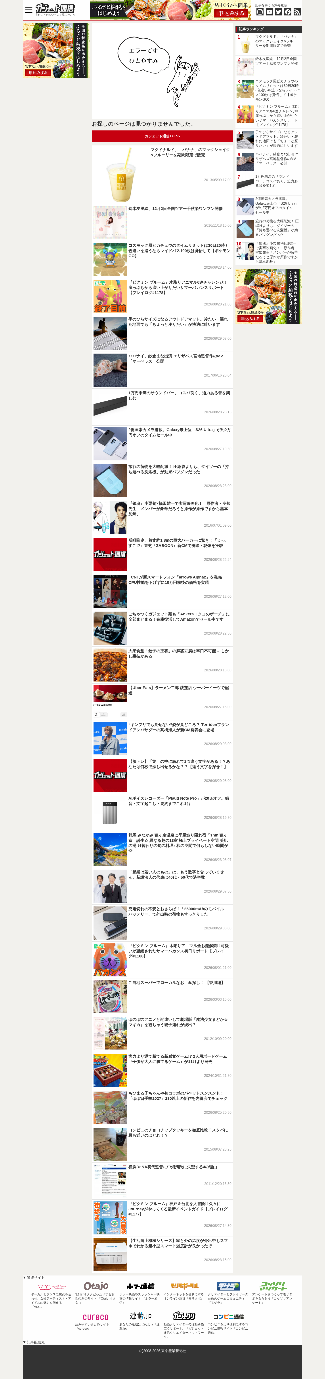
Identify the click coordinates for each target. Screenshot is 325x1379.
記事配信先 (36, 1342)
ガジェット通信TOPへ (162, 136)
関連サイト (36, 1277)
